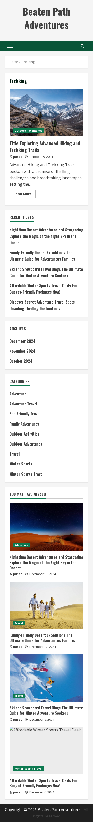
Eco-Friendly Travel (25, 414)
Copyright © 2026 (21, 809)
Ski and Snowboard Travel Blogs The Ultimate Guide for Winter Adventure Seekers (46, 710)
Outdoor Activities (24, 434)
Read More (24, 194)
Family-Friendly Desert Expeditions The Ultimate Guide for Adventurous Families (42, 637)
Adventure (18, 394)
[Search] (82, 46)
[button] (10, 46)
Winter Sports (21, 464)
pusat (17, 157)
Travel (15, 454)
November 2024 (22, 351)
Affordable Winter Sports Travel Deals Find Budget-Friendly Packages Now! (44, 783)
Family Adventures (24, 424)
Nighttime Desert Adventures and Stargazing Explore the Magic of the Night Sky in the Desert (46, 236)
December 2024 (23, 341)
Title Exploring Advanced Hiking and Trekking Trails (46, 112)
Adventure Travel (23, 404)
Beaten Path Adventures (46, 18)
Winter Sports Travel (26, 474)
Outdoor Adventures (28, 130)
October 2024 (21, 361)
